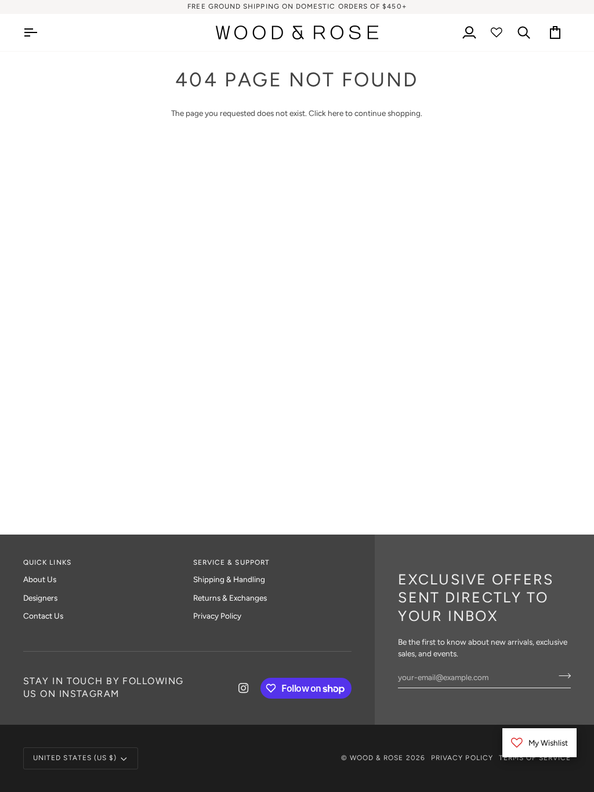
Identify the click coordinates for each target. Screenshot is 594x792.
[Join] (561, 675)
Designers (40, 597)
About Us (39, 579)
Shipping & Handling (229, 579)
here (335, 113)
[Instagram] (243, 688)
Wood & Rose (377, 758)
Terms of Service (535, 758)
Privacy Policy (217, 615)
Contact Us (43, 615)
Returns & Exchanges (230, 597)
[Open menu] (40, 32)
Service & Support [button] (231, 562)
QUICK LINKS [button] (47, 562)
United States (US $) (75, 758)
